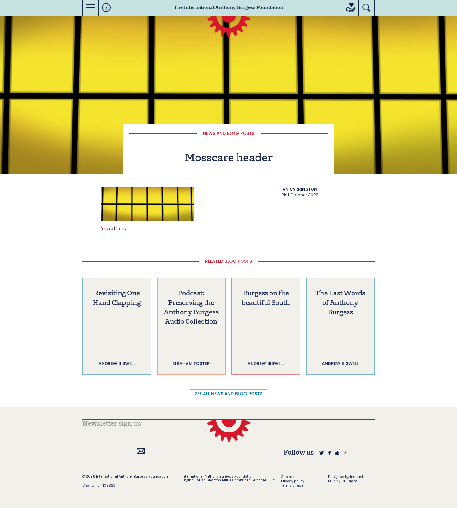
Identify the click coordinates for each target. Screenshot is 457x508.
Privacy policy (292, 481)
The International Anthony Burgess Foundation (228, 7)
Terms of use (292, 485)
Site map (289, 476)
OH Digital (349, 481)
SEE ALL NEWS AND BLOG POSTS (228, 393)
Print (121, 228)
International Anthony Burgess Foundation (132, 476)
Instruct (356, 476)
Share (107, 228)
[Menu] (90, 8)
